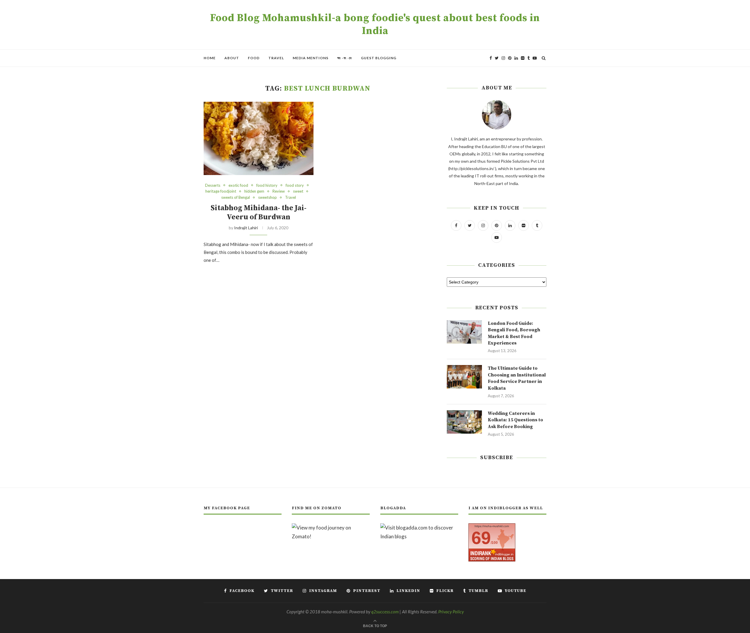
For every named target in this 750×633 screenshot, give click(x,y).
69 (481, 538)
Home (210, 58)
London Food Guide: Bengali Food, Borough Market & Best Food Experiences (514, 333)
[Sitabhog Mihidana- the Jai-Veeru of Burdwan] (258, 138)
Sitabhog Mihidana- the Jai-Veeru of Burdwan (258, 212)
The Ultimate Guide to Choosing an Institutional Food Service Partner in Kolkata (517, 378)
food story (295, 185)
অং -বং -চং (344, 58)
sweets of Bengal (235, 197)
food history (266, 185)
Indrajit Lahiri (246, 227)
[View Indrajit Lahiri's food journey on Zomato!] (331, 528)
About (231, 58)
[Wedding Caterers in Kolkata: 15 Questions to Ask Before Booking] (464, 422)
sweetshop (267, 197)
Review (278, 191)
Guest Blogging (378, 58)
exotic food (238, 185)
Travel (276, 58)
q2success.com (385, 611)
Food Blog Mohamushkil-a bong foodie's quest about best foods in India (375, 25)
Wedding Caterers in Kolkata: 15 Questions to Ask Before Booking (515, 420)
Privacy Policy (451, 611)
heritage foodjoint (220, 191)
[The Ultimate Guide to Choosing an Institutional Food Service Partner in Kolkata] (464, 376)
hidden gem (254, 191)
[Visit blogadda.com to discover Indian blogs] (419, 528)
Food (254, 58)
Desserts (212, 185)
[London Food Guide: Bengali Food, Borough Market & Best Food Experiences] (464, 332)
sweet (298, 191)
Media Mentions (310, 58)
